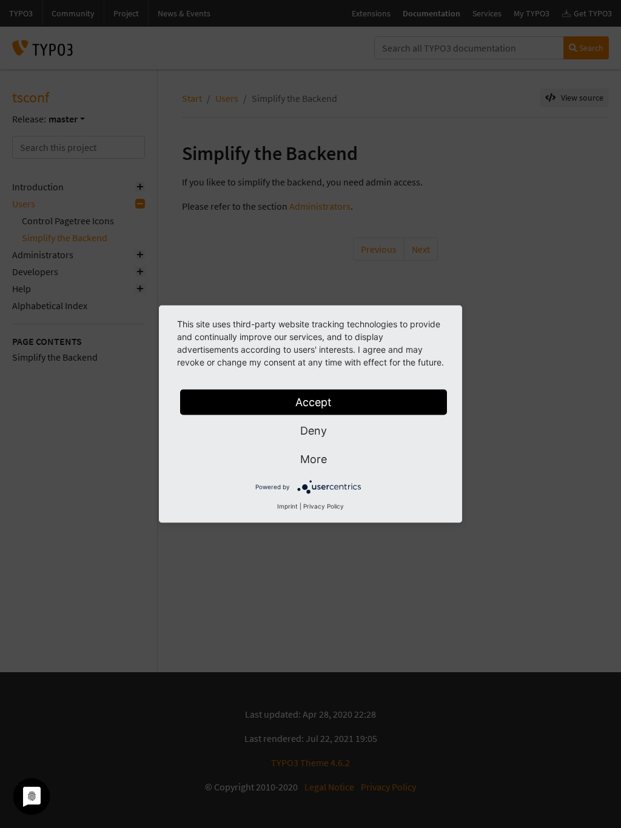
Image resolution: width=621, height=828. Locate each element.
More (313, 459)
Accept (313, 402)
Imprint (287, 506)
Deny (313, 430)
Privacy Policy (323, 506)
